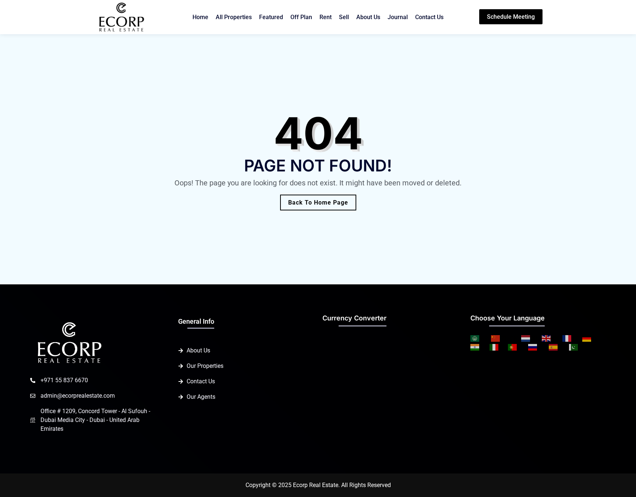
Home (200, 17)
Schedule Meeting (511, 16)
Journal (398, 17)
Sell (344, 17)
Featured (271, 17)
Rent (325, 17)
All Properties (234, 17)
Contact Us (429, 17)
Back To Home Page (318, 202)
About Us (368, 17)
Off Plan (301, 17)
